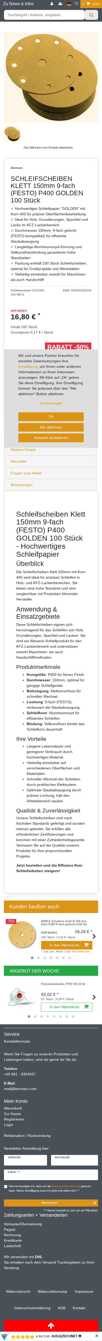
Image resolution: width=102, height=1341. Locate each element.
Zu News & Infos (18, 4)
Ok (51, 416)
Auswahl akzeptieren (51, 438)
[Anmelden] (52, 4)
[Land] (69, 4)
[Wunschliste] (76, 4)
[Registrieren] (61, 4)
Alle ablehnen (51, 427)
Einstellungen (51, 403)
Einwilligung (28, 366)
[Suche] (91, 15)
